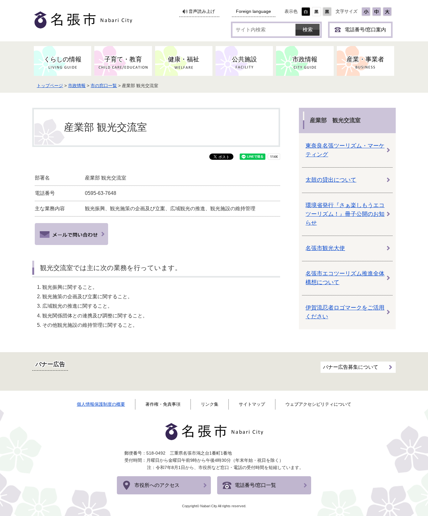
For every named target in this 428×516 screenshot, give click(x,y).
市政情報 (77, 85)
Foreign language (253, 11)
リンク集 (209, 404)
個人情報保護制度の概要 (101, 404)
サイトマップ (252, 404)
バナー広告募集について (350, 367)
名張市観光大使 (325, 248)
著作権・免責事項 (162, 404)
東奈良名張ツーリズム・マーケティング (344, 150)
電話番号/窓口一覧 (255, 485)
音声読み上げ (202, 11)
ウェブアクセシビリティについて (318, 404)
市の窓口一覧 (104, 85)
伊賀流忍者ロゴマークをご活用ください (344, 312)
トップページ (50, 85)
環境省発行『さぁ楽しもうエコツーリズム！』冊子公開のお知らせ (344, 214)
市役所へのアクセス (157, 485)
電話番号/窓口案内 (365, 29)
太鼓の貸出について (330, 180)
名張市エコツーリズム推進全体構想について (344, 277)
